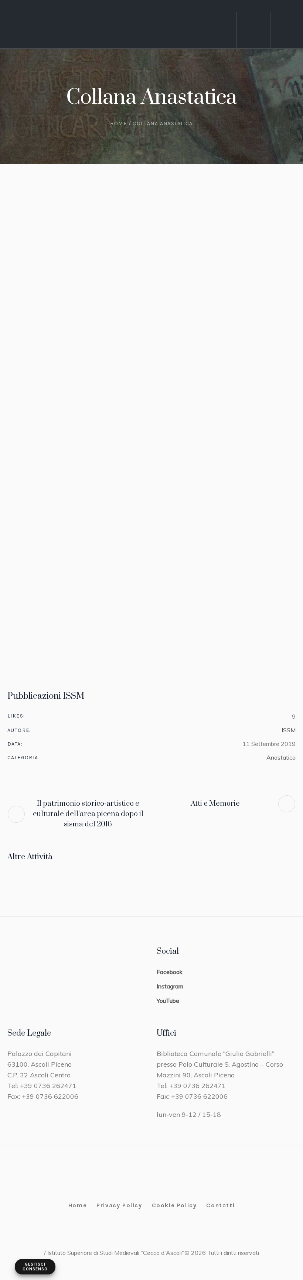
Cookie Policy (174, 1205)
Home (118, 123)
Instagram (170, 986)
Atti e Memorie (215, 803)
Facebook (170, 972)
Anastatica (281, 757)
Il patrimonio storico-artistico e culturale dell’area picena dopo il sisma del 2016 (88, 814)
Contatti (220, 1205)
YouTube (168, 1000)
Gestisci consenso (35, 1267)
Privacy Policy (119, 1205)
